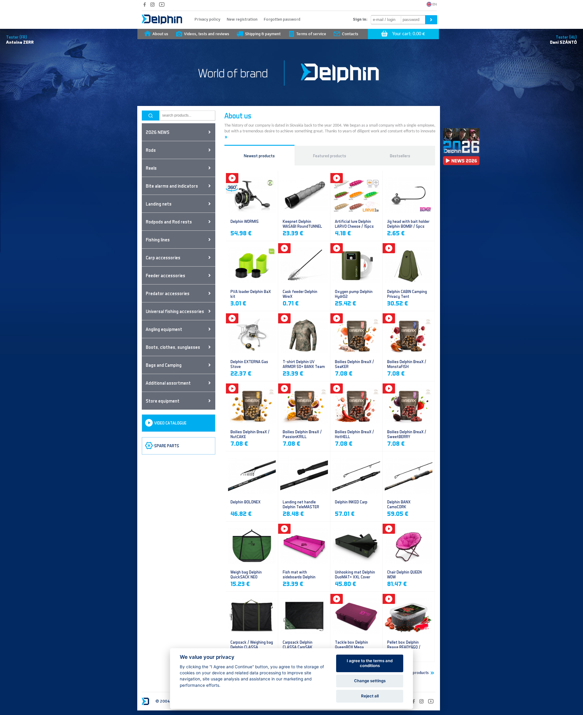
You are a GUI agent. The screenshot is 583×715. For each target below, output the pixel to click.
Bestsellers (400, 155)
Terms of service (311, 33)
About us (160, 33)
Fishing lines (158, 239)
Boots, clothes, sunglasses (173, 347)
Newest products (259, 155)
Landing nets (159, 203)
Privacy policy (207, 19)
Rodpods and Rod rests (169, 221)
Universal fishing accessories (175, 311)
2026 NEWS (157, 132)
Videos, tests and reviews (206, 33)
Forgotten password (282, 19)
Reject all (370, 695)
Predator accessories (167, 293)
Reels (151, 168)
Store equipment (162, 400)
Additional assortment (168, 383)
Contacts (350, 33)
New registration (242, 19)
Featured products (329, 155)
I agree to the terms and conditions (370, 663)
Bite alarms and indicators (172, 186)
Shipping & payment (263, 33)
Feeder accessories (165, 275)
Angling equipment (164, 329)
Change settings (370, 680)
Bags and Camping (164, 365)
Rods (151, 150)
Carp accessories (163, 257)
